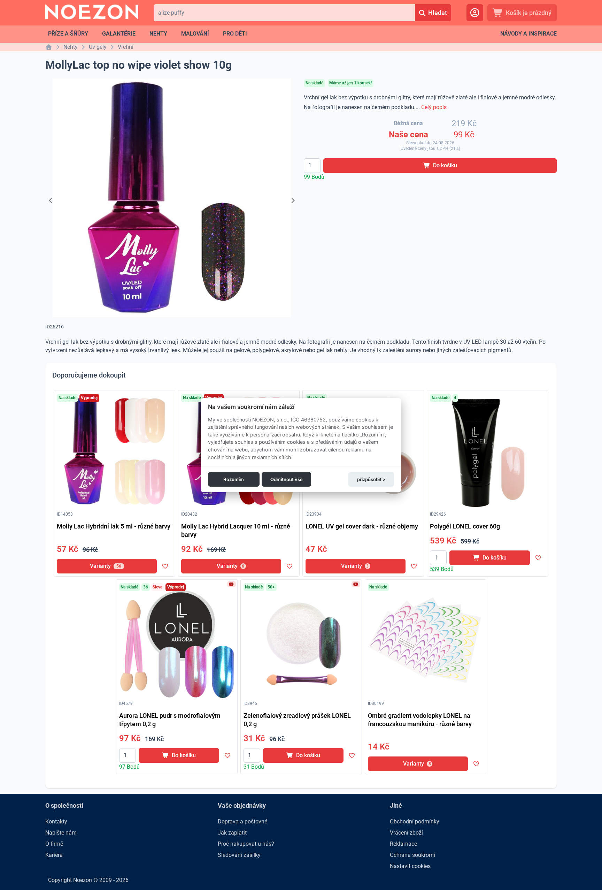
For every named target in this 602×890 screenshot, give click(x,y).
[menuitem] (68, 34)
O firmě (54, 843)
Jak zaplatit (232, 832)
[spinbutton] (312, 165)
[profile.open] (474, 12)
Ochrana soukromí (412, 855)
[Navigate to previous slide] (50, 200)
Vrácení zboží (406, 832)
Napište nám (61, 832)
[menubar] (148, 34)
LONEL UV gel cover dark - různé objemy (362, 526)
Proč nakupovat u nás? (246, 843)
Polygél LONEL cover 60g (465, 526)
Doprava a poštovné (242, 821)
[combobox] (284, 12)
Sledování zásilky (239, 855)
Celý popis (434, 107)
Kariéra (54, 855)
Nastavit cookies (410, 866)
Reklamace (403, 843)
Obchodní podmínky (414, 821)
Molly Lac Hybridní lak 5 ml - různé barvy (113, 526)
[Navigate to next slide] (293, 200)
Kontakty (56, 821)
